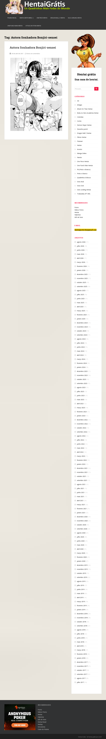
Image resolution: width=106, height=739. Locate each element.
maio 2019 (80, 593)
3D (78, 101)
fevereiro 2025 (82, 315)
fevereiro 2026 (82, 266)
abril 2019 (80, 597)
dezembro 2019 (82, 565)
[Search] (96, 89)
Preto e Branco (82, 174)
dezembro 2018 (82, 614)
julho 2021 (80, 488)
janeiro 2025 (81, 319)
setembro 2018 (82, 626)
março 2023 (81, 408)
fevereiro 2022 (82, 460)
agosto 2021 (81, 484)
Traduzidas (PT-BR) (83, 194)
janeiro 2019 (81, 610)
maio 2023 (80, 400)
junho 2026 (80, 250)
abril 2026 (80, 258)
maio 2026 (80, 254)
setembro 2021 (82, 480)
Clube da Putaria (43, 729)
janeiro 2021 (81, 513)
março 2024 (81, 359)
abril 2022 (80, 452)
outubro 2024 (81, 331)
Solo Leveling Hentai (75, 18)
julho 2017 (80, 682)
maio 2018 (80, 642)
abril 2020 (80, 549)
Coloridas (80, 117)
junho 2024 (80, 347)
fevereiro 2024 (82, 363)
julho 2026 (80, 246)
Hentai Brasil (42, 722)
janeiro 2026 (81, 270)
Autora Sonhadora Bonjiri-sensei (33, 47)
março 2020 (81, 553)
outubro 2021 (81, 476)
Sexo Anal (80, 182)
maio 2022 (80, 448)
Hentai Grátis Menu (26, 18)
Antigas (79, 105)
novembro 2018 (82, 618)
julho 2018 (80, 634)
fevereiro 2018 (82, 654)
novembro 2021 (82, 472)
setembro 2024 (82, 335)
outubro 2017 (81, 670)
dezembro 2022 (82, 420)
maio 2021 (80, 496)
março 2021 (81, 505)
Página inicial (11, 18)
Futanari (80, 141)
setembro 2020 (82, 529)
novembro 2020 (82, 521)
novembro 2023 (82, 375)
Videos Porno (79, 210)
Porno (77, 207)
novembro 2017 (82, 666)
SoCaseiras (41, 727)
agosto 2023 (81, 387)
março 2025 (81, 311)
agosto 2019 (81, 581)
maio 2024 (80, 351)
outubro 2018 (81, 622)
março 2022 (81, 456)
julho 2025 (80, 294)
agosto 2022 (81, 436)
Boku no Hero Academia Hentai (87, 113)
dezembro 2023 (82, 371)
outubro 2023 (81, 379)
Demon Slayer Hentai (84, 125)
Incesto (79, 149)
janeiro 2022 (81, 464)
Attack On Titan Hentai (33, 26)
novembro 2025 (82, 278)
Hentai (79, 145)
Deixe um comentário (33, 53)
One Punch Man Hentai (14, 26)
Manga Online (81, 153)
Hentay (40, 724)
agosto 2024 (81, 339)
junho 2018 (80, 638)
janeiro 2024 (81, 367)
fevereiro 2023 (82, 412)
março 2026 (81, 262)
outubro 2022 (81, 428)
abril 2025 (80, 307)
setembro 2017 (82, 674)
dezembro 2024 (82, 323)
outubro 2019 (81, 573)
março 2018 (81, 650)
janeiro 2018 (81, 658)
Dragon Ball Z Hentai (57, 18)
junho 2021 (80, 492)
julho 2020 (80, 537)
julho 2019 (80, 585)
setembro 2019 (82, 577)
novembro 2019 (82, 569)
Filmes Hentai (81, 137)
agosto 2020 (81, 533)
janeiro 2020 (81, 561)
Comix (79, 121)
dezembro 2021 (82, 468)
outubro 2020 (81, 525)
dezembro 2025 (82, 274)
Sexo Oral (80, 186)
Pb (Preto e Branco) (83, 169)
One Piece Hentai (42, 18)
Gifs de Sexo (79, 217)
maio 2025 (80, 303)
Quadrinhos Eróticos (84, 178)
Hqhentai (78, 215)
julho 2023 (80, 391)
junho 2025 (80, 299)
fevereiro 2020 (82, 557)
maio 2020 (80, 545)
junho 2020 (80, 541)
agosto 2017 (81, 678)
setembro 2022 (82, 432)
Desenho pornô (82, 129)
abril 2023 (80, 404)
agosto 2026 (81, 242)
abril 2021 (80, 501)
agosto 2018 (81, 630)
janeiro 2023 (81, 416)
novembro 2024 (82, 327)
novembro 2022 (82, 424)
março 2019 (81, 601)
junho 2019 (80, 589)
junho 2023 (80, 395)
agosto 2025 (81, 290)
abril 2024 (80, 355)
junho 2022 (80, 444)
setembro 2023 (82, 383)
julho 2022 (80, 440)
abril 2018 (80, 646)
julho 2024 (80, 343)
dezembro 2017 (82, 662)
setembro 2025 (82, 286)
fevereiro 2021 (82, 509)
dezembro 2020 (82, 517)
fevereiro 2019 (82, 606)
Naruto (79, 157)
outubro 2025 (81, 282)
